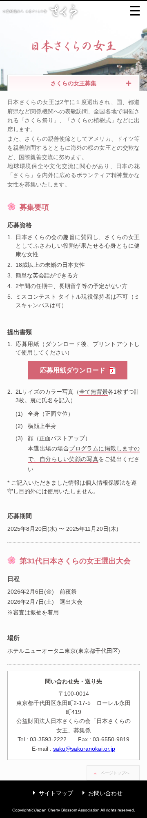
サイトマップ (51, 793)
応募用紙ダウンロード (72, 370)
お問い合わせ (100, 793)
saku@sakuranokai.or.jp (84, 748)
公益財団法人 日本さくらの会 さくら (73, 11)
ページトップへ (115, 773)
